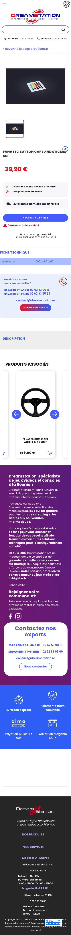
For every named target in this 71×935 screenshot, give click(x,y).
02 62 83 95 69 (59, 38)
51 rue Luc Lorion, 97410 (38, 895)
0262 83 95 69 (37, 901)
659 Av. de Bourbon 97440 (38, 864)
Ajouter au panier (35, 217)
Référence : (9, 261)
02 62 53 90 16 (26, 38)
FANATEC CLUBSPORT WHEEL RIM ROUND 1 (35, 441)
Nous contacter (36, 307)
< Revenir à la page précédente (25, 49)
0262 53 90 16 (37, 870)
